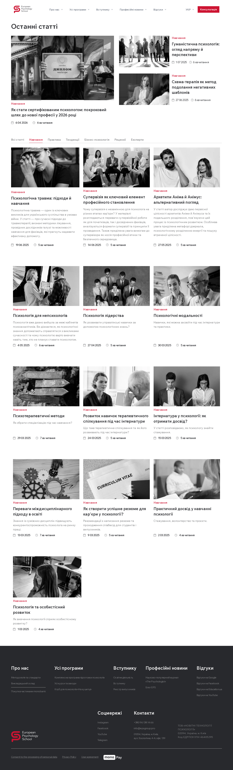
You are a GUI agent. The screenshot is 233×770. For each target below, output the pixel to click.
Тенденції (72, 139)
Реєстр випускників (124, 689)
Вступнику (119, 683)
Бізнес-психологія (96, 139)
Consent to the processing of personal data (34, 756)
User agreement (89, 756)
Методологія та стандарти (25, 677)
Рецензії (120, 139)
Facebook (102, 728)
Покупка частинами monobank (28, 691)
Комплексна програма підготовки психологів (79, 677)
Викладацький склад (23, 683)
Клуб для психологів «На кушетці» (73, 689)
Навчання (36, 139)
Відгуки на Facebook (208, 683)
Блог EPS (151, 687)
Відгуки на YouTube (207, 695)
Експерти (137, 139)
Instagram (102, 722)
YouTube (102, 734)
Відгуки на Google (206, 677)
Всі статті (17, 139)
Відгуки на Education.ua (209, 689)
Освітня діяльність (123, 677)
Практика (54, 139)
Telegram (102, 740)
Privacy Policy (69, 756)
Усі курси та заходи (65, 683)
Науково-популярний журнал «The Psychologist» (162, 679)
